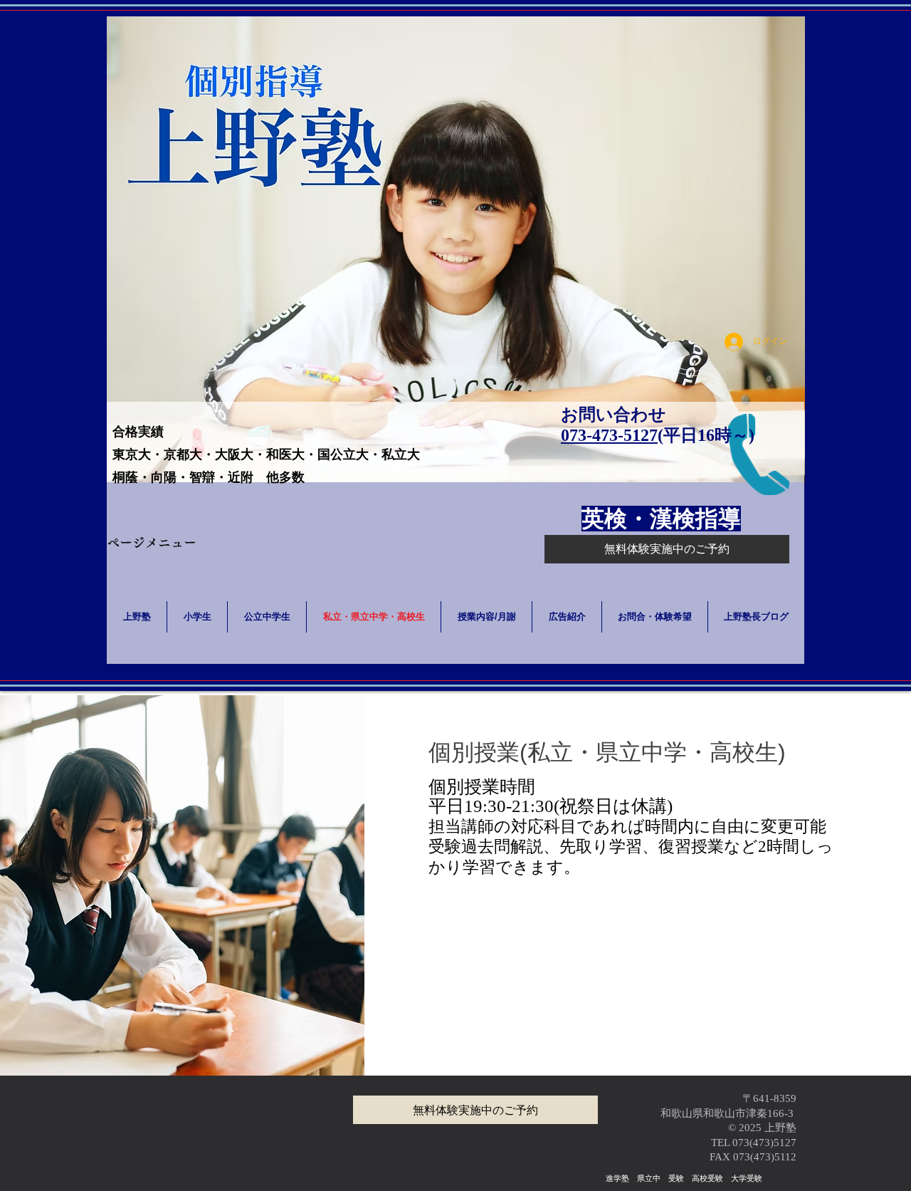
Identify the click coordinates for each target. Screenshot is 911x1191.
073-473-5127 (609, 435)
